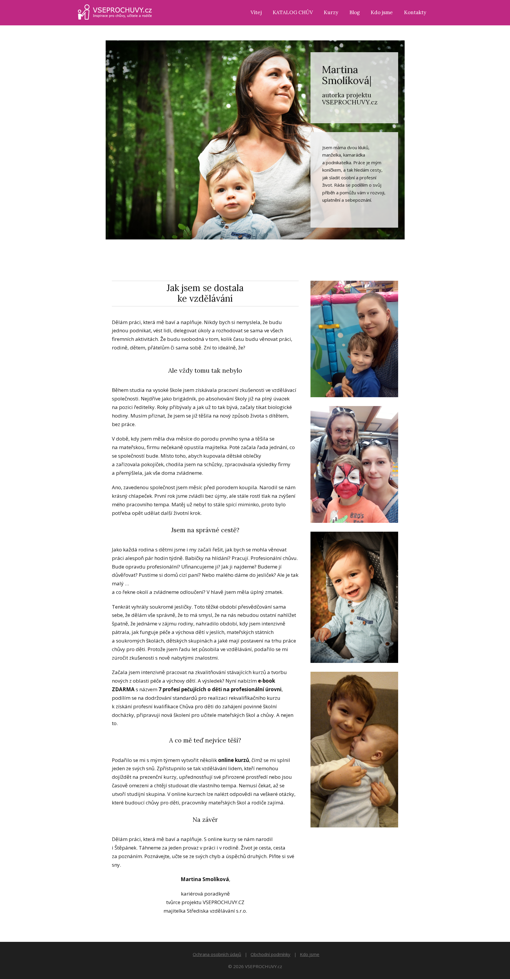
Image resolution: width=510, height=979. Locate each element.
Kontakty (415, 12)
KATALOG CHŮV (293, 12)
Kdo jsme (382, 12)
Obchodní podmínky (270, 954)
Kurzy (331, 12)
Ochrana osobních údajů (217, 954)
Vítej (256, 12)
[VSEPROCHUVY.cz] (115, 12)
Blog (354, 12)
